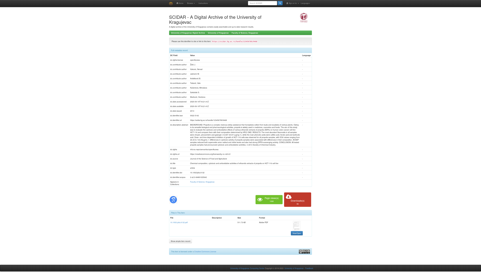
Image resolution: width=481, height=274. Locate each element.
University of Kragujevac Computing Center (247, 268)
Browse (190, 3)
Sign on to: (293, 3)
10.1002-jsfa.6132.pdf (179, 222)
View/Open (296, 233)
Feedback (309, 268)
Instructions (203, 3)
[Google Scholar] (173, 199)
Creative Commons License (205, 251)
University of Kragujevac (218, 33)
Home (180, 3)
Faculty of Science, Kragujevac (245, 33)
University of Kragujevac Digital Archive (188, 33)
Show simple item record (180, 241)
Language (305, 3)
